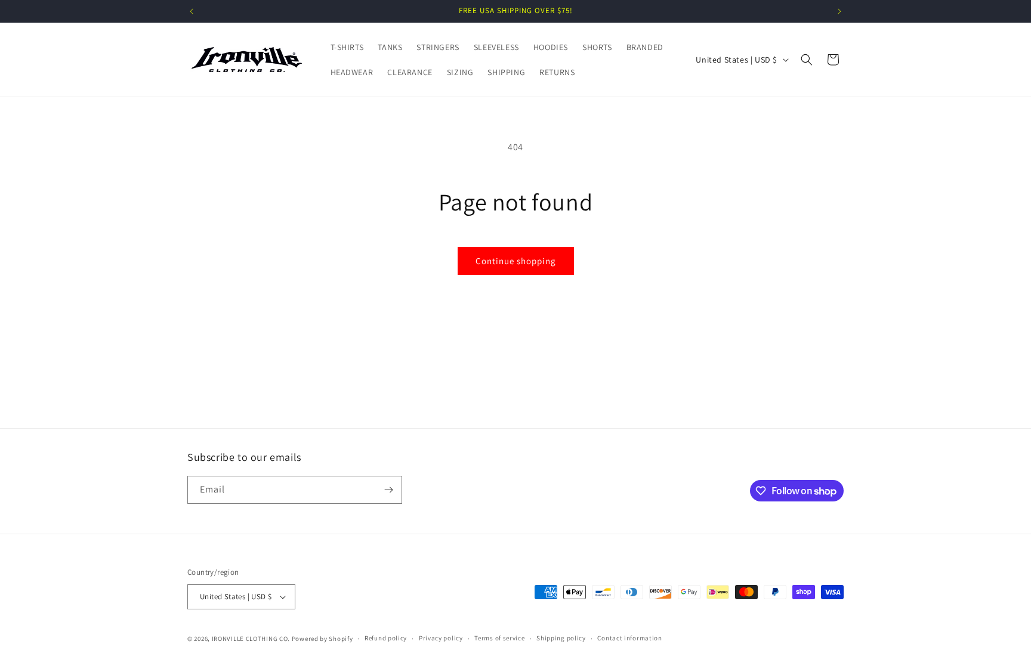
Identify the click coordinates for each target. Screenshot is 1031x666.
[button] (807, 60)
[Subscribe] (388, 490)
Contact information (629, 638)
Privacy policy (441, 638)
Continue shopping (516, 261)
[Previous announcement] (191, 11)
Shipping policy (561, 638)
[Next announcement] (839, 11)
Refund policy (386, 638)
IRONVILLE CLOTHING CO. (251, 638)
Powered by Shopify (322, 638)
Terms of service (499, 638)
